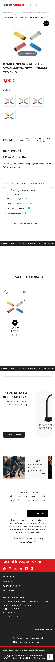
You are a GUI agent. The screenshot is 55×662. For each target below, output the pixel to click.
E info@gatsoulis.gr (11, 616)
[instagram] (10, 568)
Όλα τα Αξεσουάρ (14, 435)
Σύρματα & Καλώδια (35, 183)
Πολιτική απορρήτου (19, 638)
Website (17, 12)
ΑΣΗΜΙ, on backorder (14, 203)
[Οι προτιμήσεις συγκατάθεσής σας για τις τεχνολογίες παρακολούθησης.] (50, 657)
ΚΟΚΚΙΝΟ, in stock (13, 208)
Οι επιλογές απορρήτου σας (30, 642)
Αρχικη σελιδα (8, 12)
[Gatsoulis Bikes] (13, 5)
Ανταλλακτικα (27, 12)
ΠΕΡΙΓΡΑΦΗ (12, 150)
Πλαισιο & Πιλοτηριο (40, 12)
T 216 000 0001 (9, 612)
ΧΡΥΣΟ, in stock (11, 199)
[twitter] (15, 568)
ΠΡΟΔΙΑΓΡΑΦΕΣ (14, 156)
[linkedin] (26, 568)
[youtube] (21, 568)
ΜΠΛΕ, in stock (11, 213)
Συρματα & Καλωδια (10, 15)
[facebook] (4, 568)
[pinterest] (32, 568)
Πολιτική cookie (37, 638)
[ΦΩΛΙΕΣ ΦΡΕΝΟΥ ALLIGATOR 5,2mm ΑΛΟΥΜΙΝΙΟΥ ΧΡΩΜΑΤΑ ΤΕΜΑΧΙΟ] (15, 306)
